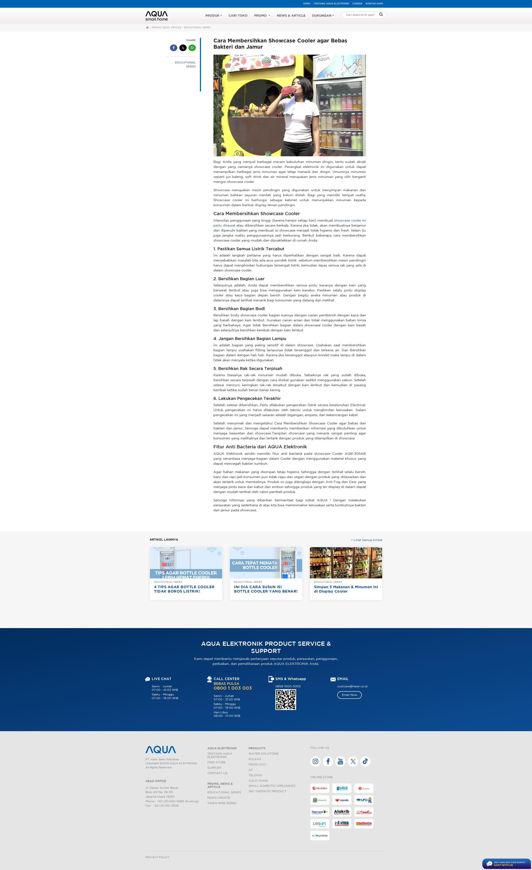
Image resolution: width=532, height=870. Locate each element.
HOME (306, 4)
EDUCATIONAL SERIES (197, 28)
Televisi (255, 775)
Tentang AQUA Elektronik (331, 4)
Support (214, 767)
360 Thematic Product (268, 791)
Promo (261, 15)
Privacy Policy (157, 857)
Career (357, 4)
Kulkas (255, 759)
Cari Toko (238, 15)
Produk (212, 15)
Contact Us (217, 773)
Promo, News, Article (166, 28)
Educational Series (224, 792)
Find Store (216, 762)
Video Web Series (221, 803)
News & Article (291, 15)
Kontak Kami (374, 4)
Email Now (349, 695)
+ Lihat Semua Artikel (366, 540)
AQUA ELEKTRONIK (222, 748)
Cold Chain (258, 780)
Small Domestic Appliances (272, 786)
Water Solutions (264, 753)
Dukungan (321, 15)
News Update (218, 797)
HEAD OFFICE (155, 781)
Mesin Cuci (257, 764)
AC (251, 770)
